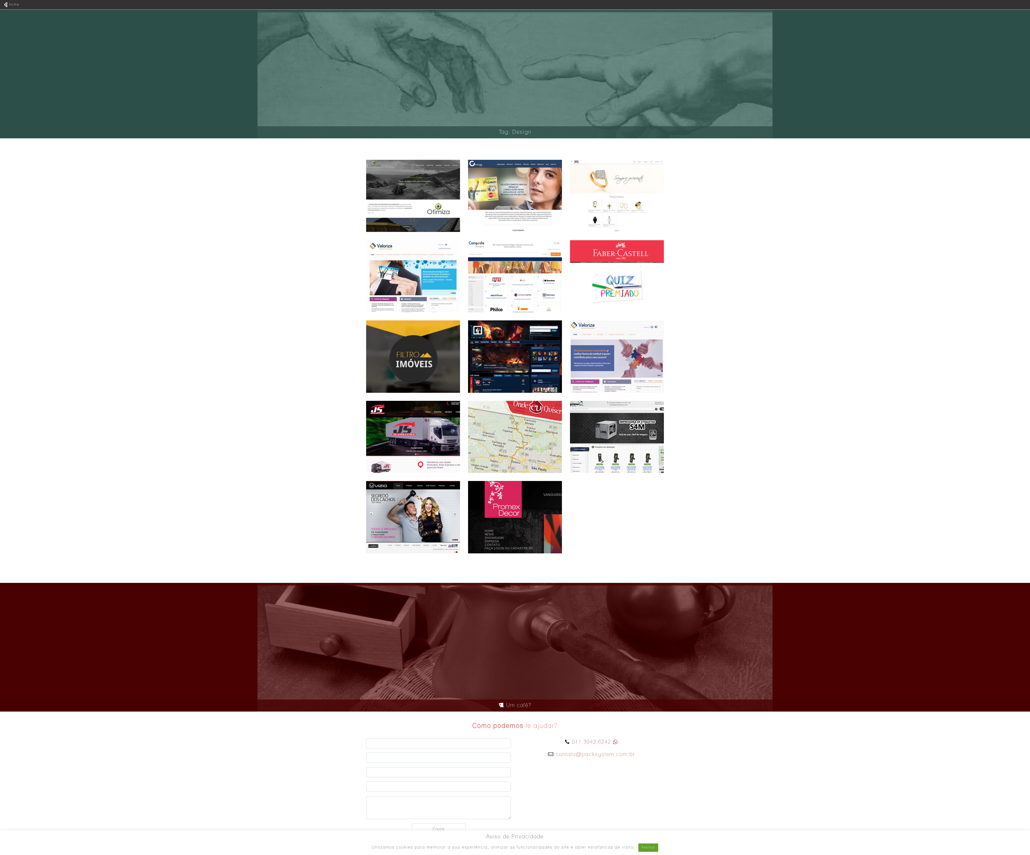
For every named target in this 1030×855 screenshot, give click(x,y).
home (13, 4)
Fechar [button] (648, 847)
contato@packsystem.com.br (595, 754)
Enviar (438, 829)
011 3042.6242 (591, 742)
